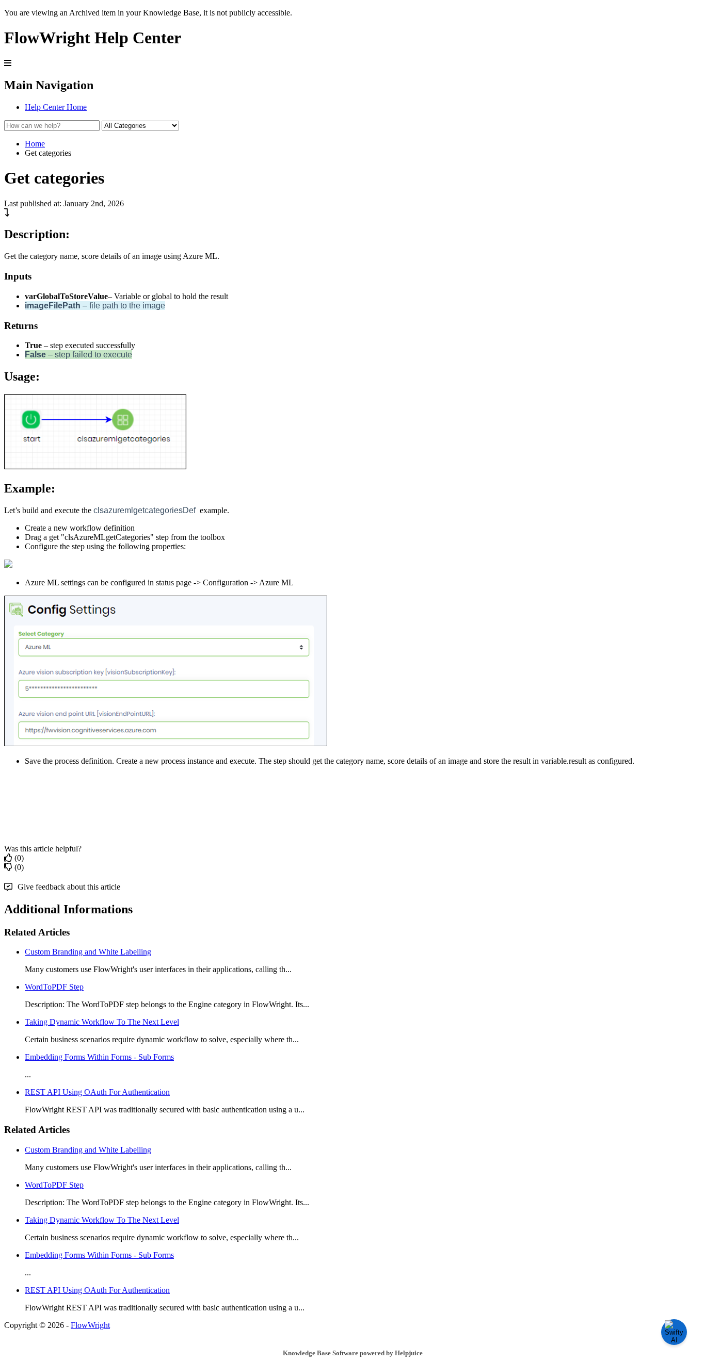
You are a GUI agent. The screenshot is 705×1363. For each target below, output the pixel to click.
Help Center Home (56, 107)
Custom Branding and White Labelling (88, 951)
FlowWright (90, 1325)
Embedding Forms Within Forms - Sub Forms (99, 1057)
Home (35, 143)
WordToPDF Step (54, 986)
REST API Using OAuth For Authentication (97, 1092)
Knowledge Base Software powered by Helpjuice (353, 1353)
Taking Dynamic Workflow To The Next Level (102, 1021)
